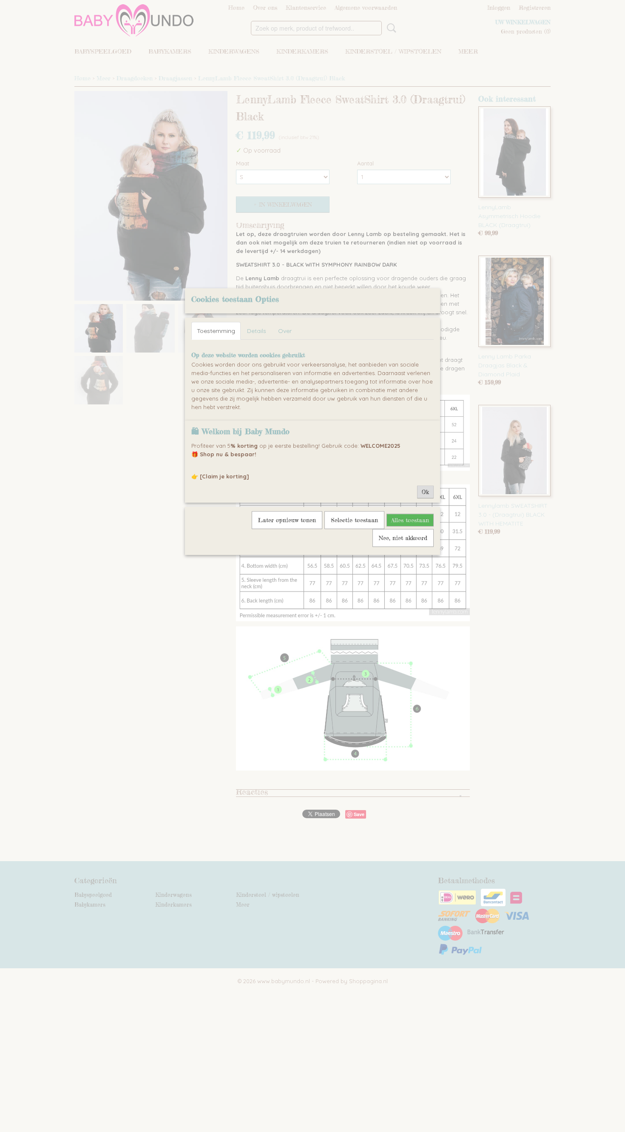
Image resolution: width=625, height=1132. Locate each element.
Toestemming (216, 331)
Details (256, 331)
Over (285, 331)
